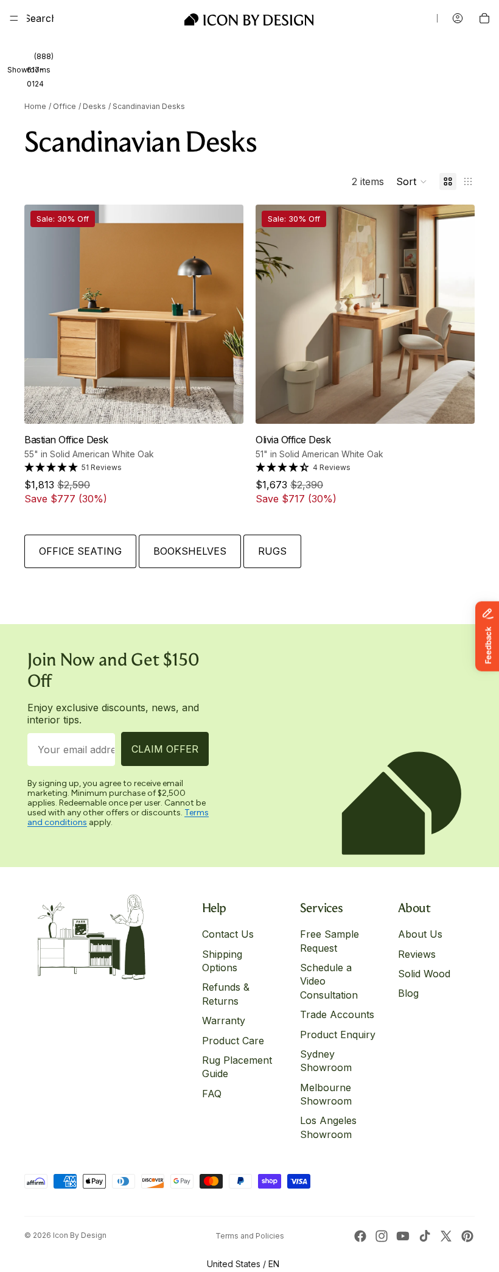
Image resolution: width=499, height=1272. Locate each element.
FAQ (212, 1093)
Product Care (233, 1040)
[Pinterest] (467, 1236)
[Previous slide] (49, 314)
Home (35, 106)
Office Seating (80, 551)
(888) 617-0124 (40, 70)
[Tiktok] (424, 1236)
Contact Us (228, 934)
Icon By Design (79, 1235)
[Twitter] (446, 1236)
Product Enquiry (337, 1034)
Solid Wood (424, 974)
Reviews (417, 953)
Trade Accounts (337, 1014)
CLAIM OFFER (164, 749)
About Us (420, 934)
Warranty (223, 1020)
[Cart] (484, 18)
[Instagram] (381, 1236)
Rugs (272, 551)
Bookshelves (189, 551)
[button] (411, 181)
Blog (408, 993)
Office (64, 106)
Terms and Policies (249, 1235)
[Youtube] (403, 1236)
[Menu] (14, 18)
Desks (94, 106)
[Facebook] (360, 1236)
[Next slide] (217, 314)
